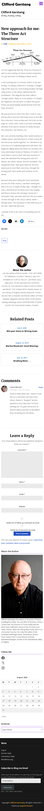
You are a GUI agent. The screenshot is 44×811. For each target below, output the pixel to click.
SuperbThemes (26, 806)
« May (3, 716)
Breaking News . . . (22, 361)
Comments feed (7, 756)
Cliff (5, 44)
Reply (41, 387)
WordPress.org (7, 759)
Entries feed (6, 753)
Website (22, 506)
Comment (22, 450)
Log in (3, 750)
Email (22, 494)
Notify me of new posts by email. (23, 530)
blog (4, 240)
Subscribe (8, 787)
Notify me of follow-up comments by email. (23, 523)
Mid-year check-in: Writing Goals (22, 331)
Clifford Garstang (13, 12)
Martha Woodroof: (22, 346)
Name (22, 482)
